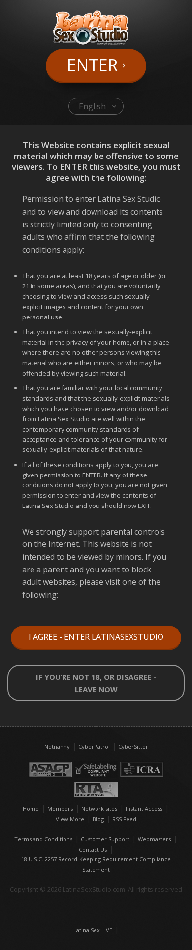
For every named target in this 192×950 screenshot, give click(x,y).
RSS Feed (124, 819)
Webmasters (154, 839)
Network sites (99, 808)
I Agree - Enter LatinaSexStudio (96, 637)
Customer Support (105, 839)
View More (70, 819)
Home (31, 808)
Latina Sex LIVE (92, 930)
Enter (92, 65)
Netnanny (57, 746)
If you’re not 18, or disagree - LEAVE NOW (96, 683)
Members (60, 808)
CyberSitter (133, 746)
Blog (98, 819)
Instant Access (144, 808)
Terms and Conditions (43, 839)
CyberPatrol (94, 746)
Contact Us (93, 849)
